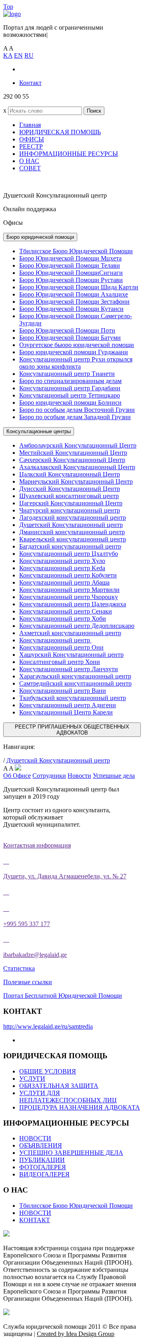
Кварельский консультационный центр (72, 539)
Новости (79, 775)
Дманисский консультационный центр (72, 532)
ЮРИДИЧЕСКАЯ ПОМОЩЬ (60, 132)
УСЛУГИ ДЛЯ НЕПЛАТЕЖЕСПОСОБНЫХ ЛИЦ (68, 1097)
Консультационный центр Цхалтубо (68, 553)
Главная (30, 124)
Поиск (94, 111)
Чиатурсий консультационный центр (69, 510)
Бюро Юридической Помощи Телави (69, 265)
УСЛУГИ (32, 1078)
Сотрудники (49, 775)
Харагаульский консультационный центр (75, 676)
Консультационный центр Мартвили (69, 589)
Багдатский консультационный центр (70, 546)
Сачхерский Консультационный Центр (72, 459)
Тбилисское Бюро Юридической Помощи (76, 251)
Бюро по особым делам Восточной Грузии (77, 409)
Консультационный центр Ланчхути (68, 669)
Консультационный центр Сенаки (65, 611)
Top (8, 6)
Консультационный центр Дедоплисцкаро (76, 625)
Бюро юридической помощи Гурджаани (73, 352)
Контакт (30, 82)
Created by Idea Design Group (75, 1333)
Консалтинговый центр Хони (59, 661)
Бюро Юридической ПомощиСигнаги (71, 272)
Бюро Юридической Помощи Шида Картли (78, 287)
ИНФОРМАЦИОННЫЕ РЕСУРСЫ (68, 153)
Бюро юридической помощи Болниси (70, 402)
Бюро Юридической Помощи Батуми (70, 337)
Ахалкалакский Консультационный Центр (77, 467)
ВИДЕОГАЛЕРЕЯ (44, 1174)
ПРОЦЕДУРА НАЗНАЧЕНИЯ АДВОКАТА (79, 1107)
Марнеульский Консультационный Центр (76, 481)
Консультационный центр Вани (62, 690)
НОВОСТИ (35, 1138)
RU (29, 55)
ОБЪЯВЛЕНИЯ (40, 1145)
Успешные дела (114, 775)
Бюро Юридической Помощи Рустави (71, 279)
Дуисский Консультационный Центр (69, 488)
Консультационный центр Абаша (64, 582)
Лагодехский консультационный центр (72, 517)
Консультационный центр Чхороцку (68, 596)
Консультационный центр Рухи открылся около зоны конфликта (75, 363)
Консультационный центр (55, 640)
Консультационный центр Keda (62, 568)
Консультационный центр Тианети (67, 373)
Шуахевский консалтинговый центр (69, 495)
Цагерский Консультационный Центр (70, 503)
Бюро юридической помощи (40, 237)
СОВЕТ (30, 168)
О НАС (29, 160)
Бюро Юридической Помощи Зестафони (74, 301)
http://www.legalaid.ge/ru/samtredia (48, 1026)
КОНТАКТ (34, 1220)
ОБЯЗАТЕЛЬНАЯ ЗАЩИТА (58, 1085)
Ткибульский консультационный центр (72, 697)
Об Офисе (17, 775)
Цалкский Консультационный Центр (69, 474)
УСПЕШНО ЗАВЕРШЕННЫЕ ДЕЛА (71, 1152)
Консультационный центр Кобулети (68, 575)
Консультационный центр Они (61, 647)
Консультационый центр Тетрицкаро (69, 395)
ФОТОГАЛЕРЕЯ (42, 1167)
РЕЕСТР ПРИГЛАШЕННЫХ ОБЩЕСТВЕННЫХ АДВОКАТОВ (72, 730)
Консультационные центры (38, 431)
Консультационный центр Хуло (62, 560)
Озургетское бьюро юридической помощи (76, 344)
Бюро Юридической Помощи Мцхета (70, 258)
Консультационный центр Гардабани (69, 388)
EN (18, 55)
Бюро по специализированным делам (70, 380)
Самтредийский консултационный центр (75, 683)
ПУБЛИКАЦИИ (42, 1159)
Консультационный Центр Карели (66, 712)
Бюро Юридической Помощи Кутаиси (71, 308)
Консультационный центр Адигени (67, 705)
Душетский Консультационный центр (71, 524)
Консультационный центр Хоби (62, 618)
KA (7, 55)
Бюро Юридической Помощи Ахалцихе (73, 294)
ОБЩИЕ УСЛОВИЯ (47, 1071)
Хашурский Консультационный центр (71, 654)
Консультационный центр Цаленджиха (72, 604)
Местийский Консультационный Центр (73, 452)
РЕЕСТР (31, 146)
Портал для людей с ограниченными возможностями (53, 31)
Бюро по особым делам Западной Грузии (75, 417)
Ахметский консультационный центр (70, 633)
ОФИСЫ (31, 139)
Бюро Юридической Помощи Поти (67, 330)
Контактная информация (37, 845)
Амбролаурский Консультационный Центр (77, 445)
